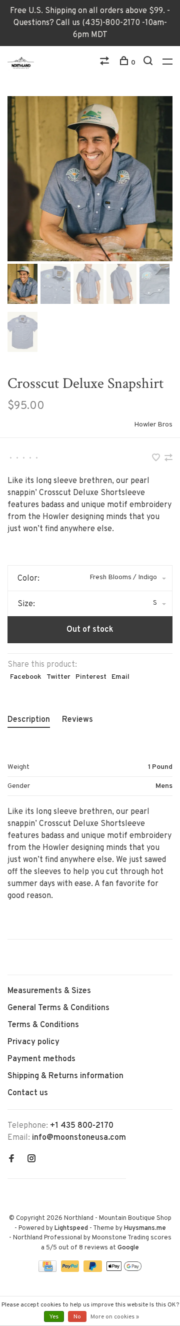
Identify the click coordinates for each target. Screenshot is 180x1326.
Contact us (28, 1093)
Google (128, 1248)
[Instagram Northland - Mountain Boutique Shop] (32, 1160)
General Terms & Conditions (59, 1008)
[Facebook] (12, 1160)
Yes (54, 1317)
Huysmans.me (145, 1228)
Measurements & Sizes (49, 991)
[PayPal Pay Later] (94, 1270)
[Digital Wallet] (124, 1270)
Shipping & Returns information (66, 1076)
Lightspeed (71, 1228)
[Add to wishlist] (157, 459)
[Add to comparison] (168, 459)
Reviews (77, 720)
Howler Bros (153, 424)
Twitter (58, 677)
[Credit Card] (48, 1270)
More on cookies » (114, 1317)
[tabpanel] (90, 178)
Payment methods (42, 1059)
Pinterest (91, 677)
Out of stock (90, 630)
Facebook (26, 677)
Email (121, 677)
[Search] (149, 63)
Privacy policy (34, 1042)
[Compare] (106, 63)
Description (29, 720)
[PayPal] (71, 1270)
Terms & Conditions (43, 1025)
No (77, 1317)
